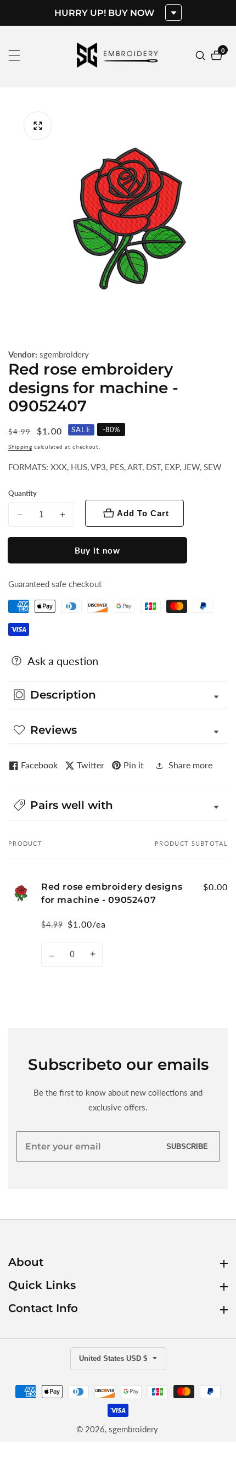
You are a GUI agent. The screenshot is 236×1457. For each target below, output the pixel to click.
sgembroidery (64, 354)
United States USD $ (114, 1358)
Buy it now (97, 550)
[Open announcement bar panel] (173, 12)
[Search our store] (201, 55)
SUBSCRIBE (187, 1146)
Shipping (20, 446)
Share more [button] (190, 765)
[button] (118, 805)
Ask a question (62, 660)
